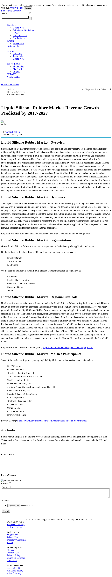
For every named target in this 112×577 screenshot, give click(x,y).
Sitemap (10, 550)
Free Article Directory (11, 10)
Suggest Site (12, 534)
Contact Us (12, 560)
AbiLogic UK (13, 568)
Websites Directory (15, 524)
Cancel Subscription (16, 558)
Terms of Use (13, 552)
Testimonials (13, 46)
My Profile (18, 69)
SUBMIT (11, 74)
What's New (18, 27)
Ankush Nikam (13, 132)
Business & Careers (16, 92)
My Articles (18, 66)
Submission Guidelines (23, 30)
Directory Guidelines (16, 540)
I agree (28, 8)
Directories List (20, 35)
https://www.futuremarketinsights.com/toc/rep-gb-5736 (68, 347)
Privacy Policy (16, 8)
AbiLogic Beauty (15, 570)
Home (4, 84)
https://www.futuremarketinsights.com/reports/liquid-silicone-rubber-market (51, 420)
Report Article (91, 89)
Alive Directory (14, 573)
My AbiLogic (13, 63)
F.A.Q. (16, 33)
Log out (16, 71)
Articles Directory (15, 527)
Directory (11, 25)
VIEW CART (13, 77)
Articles (10, 41)
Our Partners (18, 38)
